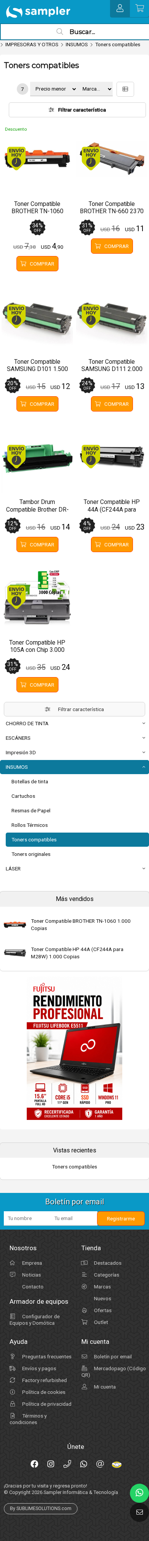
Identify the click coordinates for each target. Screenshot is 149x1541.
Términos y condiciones (28, 1419)
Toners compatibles (117, 44)
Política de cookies (43, 1392)
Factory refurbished (44, 1380)
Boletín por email (112, 1356)
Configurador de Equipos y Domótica (35, 1319)
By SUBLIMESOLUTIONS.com (40, 1508)
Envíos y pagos (38, 1368)
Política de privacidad (46, 1404)
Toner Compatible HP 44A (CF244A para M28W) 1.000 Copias (77, 952)
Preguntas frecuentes (46, 1356)
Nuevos (102, 1298)
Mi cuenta (104, 1387)
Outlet (100, 1322)
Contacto (32, 1286)
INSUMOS (77, 44)
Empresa (31, 1263)
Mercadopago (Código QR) (113, 1371)
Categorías (106, 1275)
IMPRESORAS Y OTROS (31, 44)
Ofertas (102, 1310)
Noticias (31, 1275)
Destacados (107, 1263)
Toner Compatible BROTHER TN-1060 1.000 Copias (81, 924)
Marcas (102, 1286)
